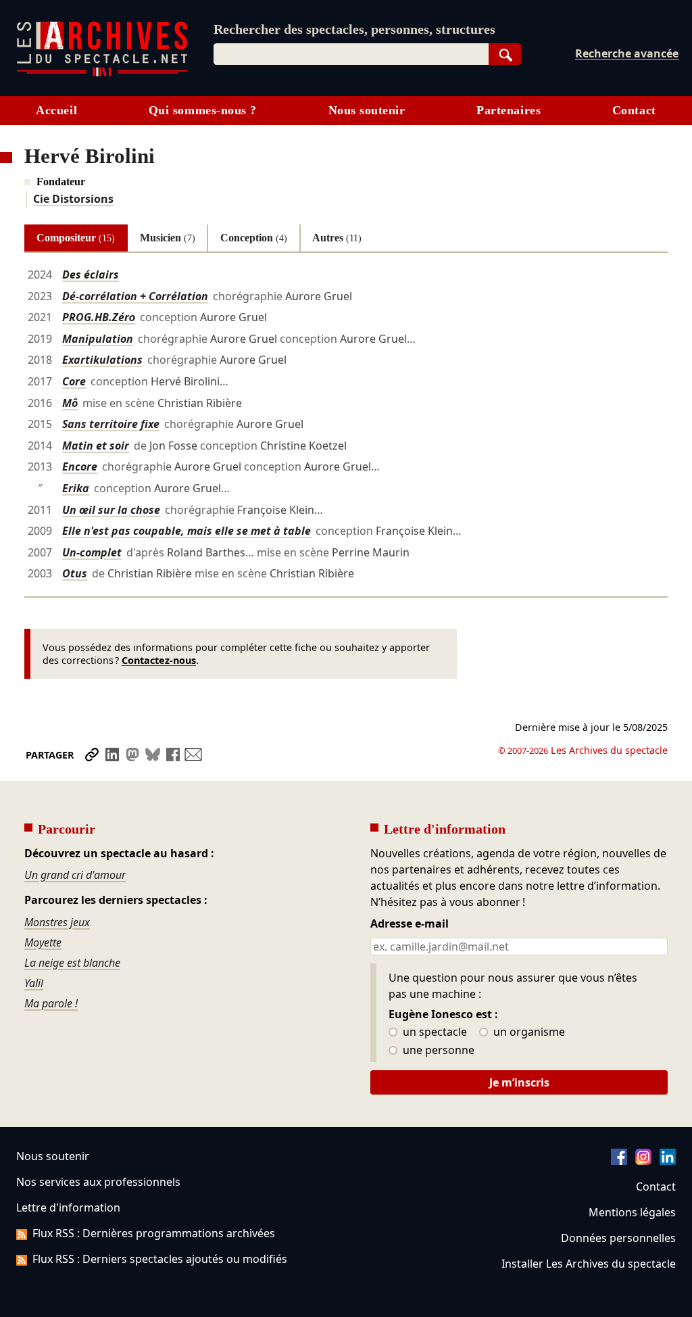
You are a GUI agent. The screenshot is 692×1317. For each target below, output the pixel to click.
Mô (70, 403)
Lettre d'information (68, 1207)
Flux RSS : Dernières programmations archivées (153, 1233)
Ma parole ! (51, 1003)
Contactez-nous (159, 660)
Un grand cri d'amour (75, 874)
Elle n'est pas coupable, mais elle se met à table (186, 530)
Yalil (33, 983)
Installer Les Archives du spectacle (588, 1263)
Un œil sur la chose (111, 509)
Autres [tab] (337, 237)
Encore (79, 466)
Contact (634, 110)
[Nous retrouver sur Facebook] (619, 1160)
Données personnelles (618, 1237)
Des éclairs (90, 274)
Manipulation (97, 338)
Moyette (42, 942)
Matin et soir (95, 445)
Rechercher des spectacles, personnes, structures (354, 29)
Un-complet (92, 552)
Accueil (56, 110)
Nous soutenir (366, 110)
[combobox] (351, 54)
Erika (75, 488)
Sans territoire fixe (110, 423)
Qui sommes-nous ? (203, 110)
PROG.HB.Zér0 (98, 317)
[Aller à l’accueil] (102, 73)
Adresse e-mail (409, 924)
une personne (437, 1051)
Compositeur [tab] (75, 237)
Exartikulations (102, 359)
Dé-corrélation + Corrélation (135, 296)
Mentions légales (632, 1212)
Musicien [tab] (167, 237)
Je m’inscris (519, 1082)
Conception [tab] (253, 237)
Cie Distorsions (73, 198)
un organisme (528, 1032)
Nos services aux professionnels (98, 1181)
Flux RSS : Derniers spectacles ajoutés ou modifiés (159, 1258)
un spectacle (433, 1032)
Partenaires (508, 110)
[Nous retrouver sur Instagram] (643, 1160)
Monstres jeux (57, 922)
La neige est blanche (72, 962)
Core (74, 381)
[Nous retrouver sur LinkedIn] (668, 1160)
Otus (74, 573)
